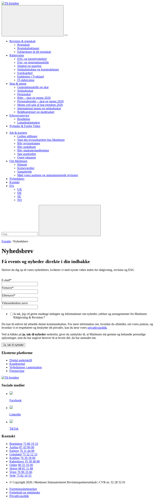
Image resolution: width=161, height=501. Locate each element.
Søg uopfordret (26, 154)
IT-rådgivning (25, 80)
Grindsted (15, 454)
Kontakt (14, 182)
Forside (6, 241)
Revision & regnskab (22, 41)
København (16, 461)
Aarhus (13, 447)
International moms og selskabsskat (39, 108)
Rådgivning (16, 55)
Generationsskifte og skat (32, 87)
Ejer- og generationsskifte (33, 62)
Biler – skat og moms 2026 (34, 97)
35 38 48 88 (32, 461)
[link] (10, 3)
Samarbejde (24, 171)
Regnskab (23, 44)
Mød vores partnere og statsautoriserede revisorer (47, 175)
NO (19, 200)
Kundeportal (17, 363)
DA (11, 185)
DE (19, 193)
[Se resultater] (70, 220)
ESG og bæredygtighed (32, 59)
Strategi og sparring (29, 66)
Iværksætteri (25, 73)
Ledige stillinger (27, 136)
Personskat (24, 94)
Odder (13, 465)
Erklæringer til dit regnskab (34, 51)
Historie (22, 164)
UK (19, 189)
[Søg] (33, 20)
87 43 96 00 (26, 447)
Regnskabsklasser (28, 48)
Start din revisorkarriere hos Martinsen (41, 139)
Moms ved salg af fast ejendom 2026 (40, 104)
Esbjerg (14, 450)
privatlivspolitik (97, 327)
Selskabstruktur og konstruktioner (38, 69)
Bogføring (23, 119)
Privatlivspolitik (19, 496)
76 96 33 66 (24, 472)
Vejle (12, 475)
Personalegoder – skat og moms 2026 (40, 101)
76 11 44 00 (27, 450)
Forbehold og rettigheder (24, 492)
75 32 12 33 (29, 454)
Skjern (13, 468)
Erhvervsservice (19, 115)
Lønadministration (28, 122)
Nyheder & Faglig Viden (24, 126)
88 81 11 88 (25, 468)
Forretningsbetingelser (23, 489)
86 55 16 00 (25, 465)
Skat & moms (17, 83)
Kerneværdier (25, 168)
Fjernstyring (16, 371)
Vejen (12, 472)
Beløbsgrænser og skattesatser (35, 112)
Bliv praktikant (26, 147)
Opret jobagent (26, 157)
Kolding (14, 458)
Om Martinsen (18, 161)
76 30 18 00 (27, 458)
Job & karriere (18, 132)
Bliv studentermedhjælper (33, 150)
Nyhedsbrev (17, 178)
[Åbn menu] (66, 35)
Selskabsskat (25, 90)
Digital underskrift (20, 360)
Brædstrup (15, 443)
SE (19, 196)
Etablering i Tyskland (30, 76)
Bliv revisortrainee (28, 143)
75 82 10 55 (23, 475)
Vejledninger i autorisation (25, 367)
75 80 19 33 (30, 443)
